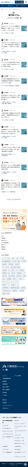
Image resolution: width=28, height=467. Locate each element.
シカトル (17, 435)
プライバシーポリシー (7, 405)
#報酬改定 (17, 85)
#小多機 (21, 258)
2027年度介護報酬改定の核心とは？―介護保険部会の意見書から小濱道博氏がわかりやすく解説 (10, 80)
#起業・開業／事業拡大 (6, 103)
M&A (17, 5)
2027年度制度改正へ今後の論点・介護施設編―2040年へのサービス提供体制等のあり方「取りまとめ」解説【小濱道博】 (10, 186)
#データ (4, 258)
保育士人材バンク (19, 443)
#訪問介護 (19, 276)
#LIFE (9, 258)
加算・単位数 (5, 387)
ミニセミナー (24, 5)
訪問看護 (3, 238)
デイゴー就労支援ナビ (7, 437)
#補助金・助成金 (5, 293)
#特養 (24, 276)
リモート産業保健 (6, 452)
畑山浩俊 (6, 23)
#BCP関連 (23, 261)
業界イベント (4, 245)
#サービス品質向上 (20, 270)
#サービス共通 (5, 33)
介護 (2, 236)
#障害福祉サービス (21, 273)
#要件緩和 (22, 290)
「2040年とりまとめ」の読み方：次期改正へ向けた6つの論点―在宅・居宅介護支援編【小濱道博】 (10, 149)
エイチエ (4, 449)
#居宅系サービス (11, 154)
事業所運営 (5, 384)
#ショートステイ (14, 281)
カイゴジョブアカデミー (19, 431)
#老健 (3, 279)
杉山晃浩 (6, 40)
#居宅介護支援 (5, 154)
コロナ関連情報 (4, 242)
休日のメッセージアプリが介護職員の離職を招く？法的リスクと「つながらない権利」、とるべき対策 (10, 28)
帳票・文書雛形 (6, 389)
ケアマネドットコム (19, 456)
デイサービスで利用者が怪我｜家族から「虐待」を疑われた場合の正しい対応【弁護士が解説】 (10, 64)
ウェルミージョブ (19, 423)
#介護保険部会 (11, 85)
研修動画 (4, 392)
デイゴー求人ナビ (6, 434)
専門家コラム (11, 5)
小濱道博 (6, 76)
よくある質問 (18, 375)
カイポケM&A (5, 428)
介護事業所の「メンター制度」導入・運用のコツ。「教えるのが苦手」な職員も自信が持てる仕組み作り (10, 131)
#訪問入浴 (17, 264)
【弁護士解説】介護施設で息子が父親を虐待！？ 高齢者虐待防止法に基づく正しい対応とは (10, 115)
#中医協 (13, 273)
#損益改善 (4, 270)
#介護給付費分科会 (6, 290)
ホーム (5, 9)
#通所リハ (15, 279)
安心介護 (17, 449)
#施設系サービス (5, 191)
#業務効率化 (15, 290)
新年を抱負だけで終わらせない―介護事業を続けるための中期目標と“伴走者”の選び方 (10, 97)
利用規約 (4, 402)
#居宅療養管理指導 (6, 261)
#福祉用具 (4, 264)
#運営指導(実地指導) (14, 287)
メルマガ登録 (20, 2)
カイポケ (4, 425)
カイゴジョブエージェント (19, 427)
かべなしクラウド (6, 431)
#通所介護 (4, 276)
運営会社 (4, 400)
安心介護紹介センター (19, 453)
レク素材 (4, 395)
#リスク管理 (11, 33)
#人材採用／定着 (5, 51)
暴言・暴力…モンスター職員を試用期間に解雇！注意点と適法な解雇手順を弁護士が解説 (10, 167)
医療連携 (3, 249)
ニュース (3, 5)
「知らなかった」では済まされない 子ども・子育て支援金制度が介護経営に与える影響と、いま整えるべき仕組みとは (10, 45)
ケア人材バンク (18, 438)
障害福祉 (3, 247)
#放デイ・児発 (15, 258)
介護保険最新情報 (6, 378)
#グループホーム (5, 281)
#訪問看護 (9, 279)
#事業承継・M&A (5, 273)
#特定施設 (11, 264)
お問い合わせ (5, 408)
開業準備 (4, 381)
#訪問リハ (21, 279)
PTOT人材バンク (18, 440)
